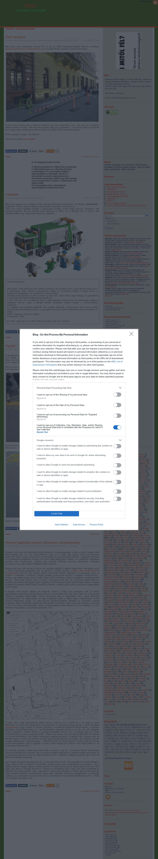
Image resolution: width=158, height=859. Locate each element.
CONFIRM (56, 514)
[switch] (117, 394)
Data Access (79, 524)
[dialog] (79, 429)
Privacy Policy (96, 524)
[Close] (132, 335)
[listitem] (79, 387)
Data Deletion (61, 524)
